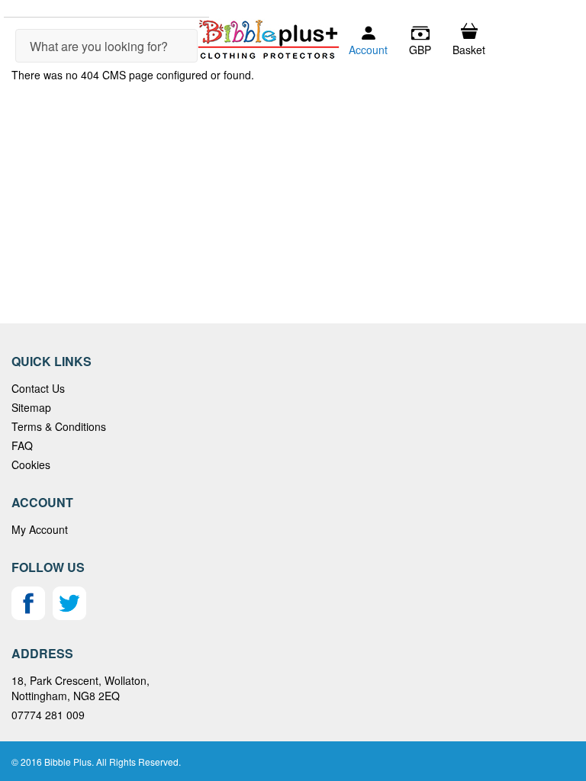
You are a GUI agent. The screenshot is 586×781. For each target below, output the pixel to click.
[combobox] (106, 46)
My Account (39, 529)
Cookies (30, 464)
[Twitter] (69, 615)
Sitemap (31, 407)
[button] (420, 40)
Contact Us (38, 388)
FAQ (22, 445)
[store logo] (269, 39)
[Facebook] (28, 615)
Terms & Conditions (58, 426)
